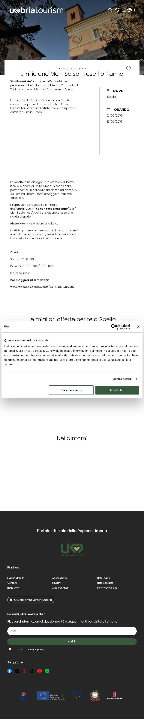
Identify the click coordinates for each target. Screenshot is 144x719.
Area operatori (60, 587)
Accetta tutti (117, 390)
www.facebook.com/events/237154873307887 (42, 287)
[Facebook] (9, 671)
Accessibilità (59, 578)
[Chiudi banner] (138, 326)
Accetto (31, 649)
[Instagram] (24, 671)
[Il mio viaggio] (117, 10)
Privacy (56, 582)
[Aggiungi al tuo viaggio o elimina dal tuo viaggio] (36, 451)
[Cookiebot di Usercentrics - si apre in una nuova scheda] (113, 327)
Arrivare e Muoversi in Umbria (33, 600)
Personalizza (69, 390)
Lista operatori (105, 582)
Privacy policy (36, 649)
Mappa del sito (15, 578)
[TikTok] (32, 671)
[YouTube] (39, 671)
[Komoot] (47, 671)
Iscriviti (72, 641)
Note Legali (103, 578)
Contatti (12, 582)
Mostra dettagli (122, 378)
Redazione (13, 587)
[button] (132, 10)
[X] (17, 671)
